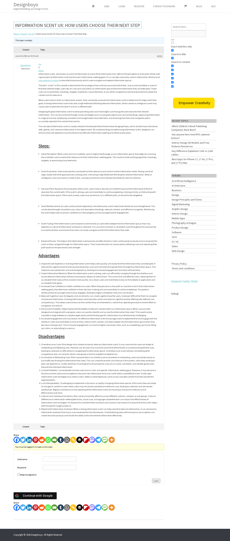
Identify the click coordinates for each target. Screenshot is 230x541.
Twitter (186, 281)
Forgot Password (164, 6)
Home (16, 33)
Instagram (176, 281)
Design (175, 195)
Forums (23, 33)
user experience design (48, 80)
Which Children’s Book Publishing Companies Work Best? (189, 128)
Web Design (178, 251)
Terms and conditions (183, 268)
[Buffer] (79, 440)
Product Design (180, 227)
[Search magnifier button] (172, 39)
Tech (174, 237)
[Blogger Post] (67, 440)
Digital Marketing (181, 204)
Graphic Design (180, 209)
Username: (22, 459)
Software (176, 232)
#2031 (159, 56)
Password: (21, 467)
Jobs (107, 6)
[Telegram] (98, 440)
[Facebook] (16, 440)
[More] (112, 440)
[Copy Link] (73, 440)
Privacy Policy (179, 263)
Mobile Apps (178, 218)
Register (139, 6)
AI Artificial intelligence (184, 181)
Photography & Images (184, 223)
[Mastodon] (92, 440)
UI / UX (31, 33)
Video (175, 246)
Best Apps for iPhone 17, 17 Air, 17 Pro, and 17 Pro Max (192, 161)
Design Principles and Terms (187, 199)
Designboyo (30, 5)
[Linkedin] (29, 440)
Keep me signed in (28, 474)
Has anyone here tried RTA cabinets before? (190, 136)
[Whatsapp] (48, 440)
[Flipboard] (86, 440)
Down (41, 70)
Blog (199, 6)
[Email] (54, 440)
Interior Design (180, 213)
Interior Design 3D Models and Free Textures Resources (190, 144)
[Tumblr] (61, 440)
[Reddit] (42, 440)
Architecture (178, 185)
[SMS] (105, 440)
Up (39, 64)
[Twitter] (23, 440)
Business (176, 190)
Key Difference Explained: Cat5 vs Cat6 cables (192, 152)
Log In (156, 480)
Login (122, 6)
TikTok (194, 281)
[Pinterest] (35, 440)
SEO (213, 6)
